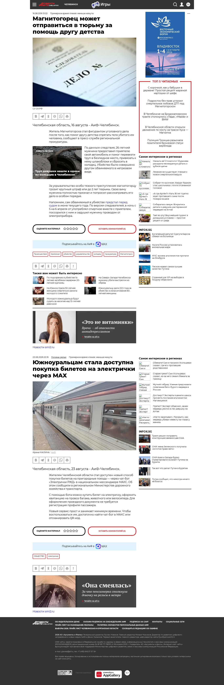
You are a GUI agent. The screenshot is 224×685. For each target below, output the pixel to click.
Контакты (157, 622)
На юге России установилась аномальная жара (167, 246)
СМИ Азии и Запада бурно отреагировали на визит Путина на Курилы (170, 459)
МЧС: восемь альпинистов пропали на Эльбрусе (170, 257)
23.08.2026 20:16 (41, 357)
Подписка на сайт (139, 622)
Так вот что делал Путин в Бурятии (170, 468)
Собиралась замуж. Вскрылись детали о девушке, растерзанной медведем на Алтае (170, 207)
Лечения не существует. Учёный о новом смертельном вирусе (170, 173)
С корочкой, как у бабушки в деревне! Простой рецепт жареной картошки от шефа (165, 90)
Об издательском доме (67, 622)
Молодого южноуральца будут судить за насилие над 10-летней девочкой (63, 301)
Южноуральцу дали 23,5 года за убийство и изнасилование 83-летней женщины (115, 291)
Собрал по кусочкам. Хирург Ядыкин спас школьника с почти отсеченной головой (172, 185)
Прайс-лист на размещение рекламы (74, 625)
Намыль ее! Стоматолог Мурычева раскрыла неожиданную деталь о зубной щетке (170, 164)
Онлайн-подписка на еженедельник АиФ (104, 622)
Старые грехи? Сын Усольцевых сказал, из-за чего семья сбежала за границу (171, 376)
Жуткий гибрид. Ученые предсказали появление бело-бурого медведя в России (172, 387)
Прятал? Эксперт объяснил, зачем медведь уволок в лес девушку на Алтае (170, 409)
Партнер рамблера (83, 673)
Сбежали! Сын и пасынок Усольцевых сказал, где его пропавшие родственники (172, 365)
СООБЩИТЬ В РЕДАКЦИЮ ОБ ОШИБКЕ (140, 628)
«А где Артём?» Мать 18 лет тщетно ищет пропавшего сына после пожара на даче (171, 196)
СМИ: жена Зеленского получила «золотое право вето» (169, 447)
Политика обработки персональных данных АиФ (123, 625)
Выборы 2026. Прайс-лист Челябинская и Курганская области (86, 628)
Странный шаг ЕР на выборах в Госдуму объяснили (168, 278)
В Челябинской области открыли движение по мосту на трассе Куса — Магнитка (165, 130)
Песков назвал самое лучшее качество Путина (167, 267)
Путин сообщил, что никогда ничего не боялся (171, 480)
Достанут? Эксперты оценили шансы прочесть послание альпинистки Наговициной (172, 398)
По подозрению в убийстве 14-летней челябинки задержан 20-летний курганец (63, 280)
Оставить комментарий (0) (112, 229)
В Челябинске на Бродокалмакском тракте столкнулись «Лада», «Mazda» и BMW (165, 117)
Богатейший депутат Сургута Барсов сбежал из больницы (171, 235)
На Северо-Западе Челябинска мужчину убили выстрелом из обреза (115, 280)
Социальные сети (175, 622)
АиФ (53, 452)
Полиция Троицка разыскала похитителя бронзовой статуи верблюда (165, 143)
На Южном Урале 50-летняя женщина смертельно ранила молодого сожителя (62, 291)
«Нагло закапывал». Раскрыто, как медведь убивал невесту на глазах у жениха (171, 419)
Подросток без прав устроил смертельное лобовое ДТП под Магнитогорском (165, 103)
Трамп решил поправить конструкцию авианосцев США (168, 437)
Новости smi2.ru (43, 347)
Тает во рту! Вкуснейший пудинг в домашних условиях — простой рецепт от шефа (170, 218)
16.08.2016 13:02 (40, 13)
